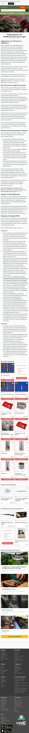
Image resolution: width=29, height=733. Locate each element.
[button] (26, 7)
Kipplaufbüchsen (17, 667)
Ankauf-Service (17, 704)
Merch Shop (16, 711)
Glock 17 (16, 654)
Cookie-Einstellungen (5, 720)
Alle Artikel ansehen (14, 636)
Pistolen (16, 671)
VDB (2, 657)
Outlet (2, 707)
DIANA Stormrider (18, 658)
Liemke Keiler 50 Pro (18, 656)
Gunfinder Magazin (15, 38)
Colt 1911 (16, 657)
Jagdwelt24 (3, 652)
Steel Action (3, 671)
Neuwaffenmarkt (4, 708)
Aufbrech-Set (5, 630)
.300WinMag (3, 681)
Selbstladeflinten (17, 668)
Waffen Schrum (4, 656)
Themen (2, 706)
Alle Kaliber (3, 704)
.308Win (2, 678)
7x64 (2, 682)
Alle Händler (3, 703)
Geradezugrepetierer (18, 672)
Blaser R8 (16, 652)
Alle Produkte (3, 702)
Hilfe (15, 699)
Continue (11, 3)
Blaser (2, 668)
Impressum (3, 721)
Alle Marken (3, 699)
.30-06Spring (3, 680)
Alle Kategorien (4, 700)
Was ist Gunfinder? (18, 702)
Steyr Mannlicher (4, 670)
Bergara (2, 672)
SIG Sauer (3, 667)
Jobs (15, 707)
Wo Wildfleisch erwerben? (9, 589)
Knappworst (3, 653)
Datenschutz (3, 718)
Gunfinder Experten (18, 703)
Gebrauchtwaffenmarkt (5, 710)
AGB (2, 716)
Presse (15, 710)
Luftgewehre (17, 670)
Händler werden (17, 700)
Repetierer (16, 666)
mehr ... (2, 660)
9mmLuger (3, 685)
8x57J (2, 684)
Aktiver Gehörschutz (7, 610)
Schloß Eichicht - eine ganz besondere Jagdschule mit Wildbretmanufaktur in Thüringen (14, 567)
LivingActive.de (4, 654)
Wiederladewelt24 (4, 658)
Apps (15, 708)
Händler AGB (3, 717)
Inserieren (23, 7)
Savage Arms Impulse (18, 660)
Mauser (2, 666)
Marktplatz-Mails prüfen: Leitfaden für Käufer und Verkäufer (19, 680)
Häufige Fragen (4, 723)
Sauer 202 (16, 653)
